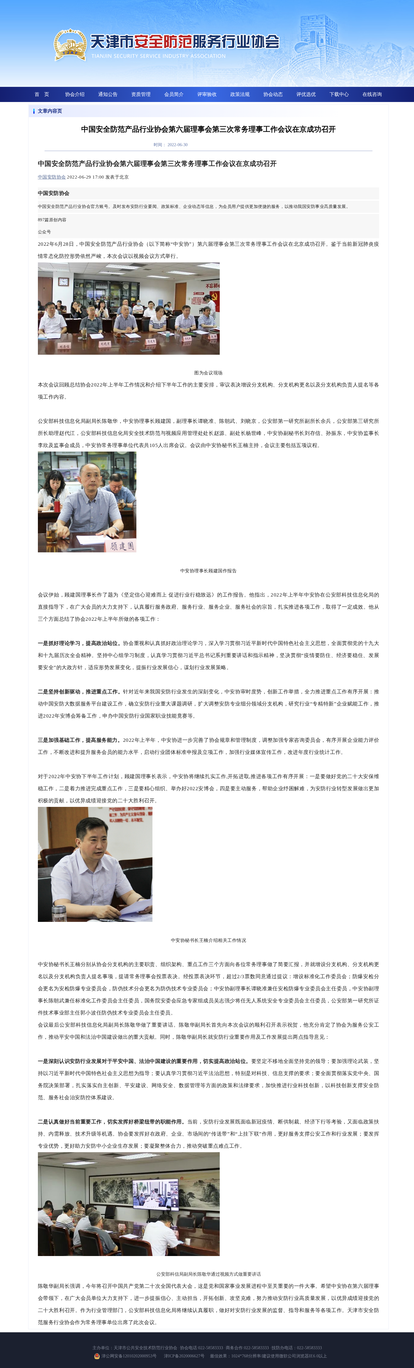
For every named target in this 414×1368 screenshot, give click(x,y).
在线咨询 (372, 94)
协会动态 (273, 94)
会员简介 (174, 94)
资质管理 (141, 94)
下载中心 (339, 94)
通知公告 (108, 94)
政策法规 (240, 94)
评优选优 (306, 94)
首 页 (42, 94)
